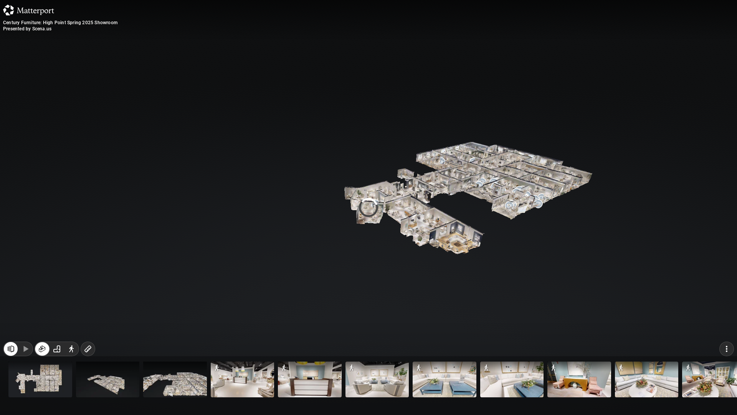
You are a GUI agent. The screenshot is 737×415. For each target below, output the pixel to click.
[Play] (25, 399)
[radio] (42, 399)
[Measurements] (88, 399)
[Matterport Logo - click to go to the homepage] (29, 10)
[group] (57, 399)
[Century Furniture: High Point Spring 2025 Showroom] (368, 207)
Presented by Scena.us (27, 29)
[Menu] (726, 399)
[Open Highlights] (11, 399)
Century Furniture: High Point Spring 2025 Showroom (60, 22)
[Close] (462, 66)
